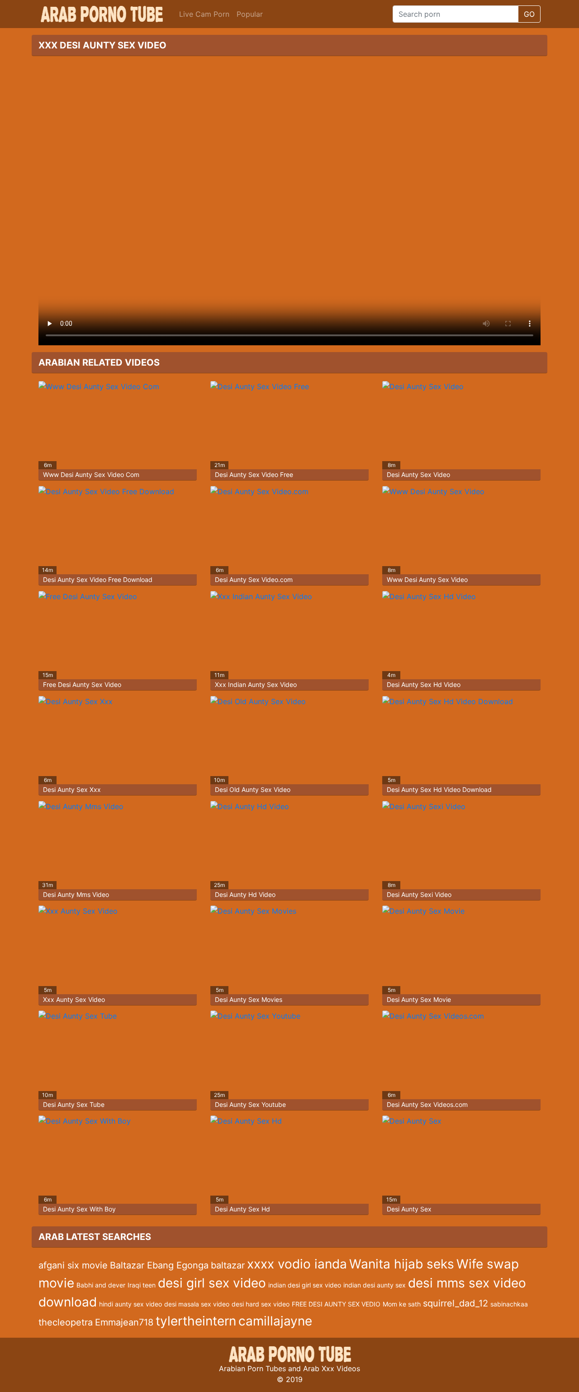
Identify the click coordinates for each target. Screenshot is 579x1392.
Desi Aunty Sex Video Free (254, 474)
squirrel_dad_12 (455, 1303)
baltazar (228, 1265)
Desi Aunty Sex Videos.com (427, 1104)
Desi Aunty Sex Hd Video (423, 684)
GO (529, 14)
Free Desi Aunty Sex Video (82, 684)
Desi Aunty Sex (409, 1209)
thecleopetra (65, 1322)
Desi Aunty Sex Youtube (250, 1104)
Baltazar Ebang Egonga (159, 1265)
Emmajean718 (124, 1322)
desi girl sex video (212, 1283)
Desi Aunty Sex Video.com (254, 579)
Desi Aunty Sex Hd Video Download (439, 789)
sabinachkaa (509, 1304)
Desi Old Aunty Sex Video (252, 789)
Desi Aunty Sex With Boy (79, 1209)
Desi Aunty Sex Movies (248, 999)
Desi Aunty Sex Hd (242, 1209)
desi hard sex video (261, 1304)
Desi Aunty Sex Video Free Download (97, 579)
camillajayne (275, 1321)
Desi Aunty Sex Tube (73, 1104)
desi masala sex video (196, 1304)
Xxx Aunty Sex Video (74, 999)
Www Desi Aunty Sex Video (427, 579)
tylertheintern (196, 1321)
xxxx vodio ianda (297, 1264)
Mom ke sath (402, 1304)
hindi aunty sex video (130, 1304)
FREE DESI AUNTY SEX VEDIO (336, 1304)
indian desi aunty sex (374, 1285)
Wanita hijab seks (401, 1264)
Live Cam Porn (204, 14)
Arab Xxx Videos (331, 1368)
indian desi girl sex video (304, 1285)
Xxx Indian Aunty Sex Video (256, 684)
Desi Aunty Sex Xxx (72, 789)
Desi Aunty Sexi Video (419, 894)
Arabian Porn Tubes (252, 1368)
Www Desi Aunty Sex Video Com (91, 474)
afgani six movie (73, 1265)
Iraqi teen (142, 1285)
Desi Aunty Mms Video (76, 894)
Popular (250, 14)
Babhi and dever (100, 1285)
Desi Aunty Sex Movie (419, 999)
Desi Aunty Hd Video (245, 894)
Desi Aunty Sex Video (418, 474)
